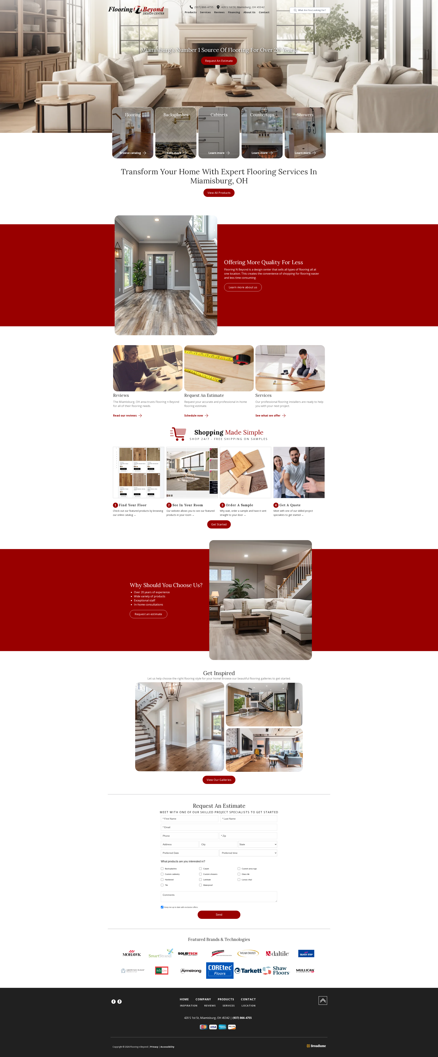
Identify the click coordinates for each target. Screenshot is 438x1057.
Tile (166, 885)
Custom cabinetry (172, 874)
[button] (190, 12)
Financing (234, 12)
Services (205, 12)
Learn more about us (243, 287)
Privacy (154, 1046)
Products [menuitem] (226, 999)
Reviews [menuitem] (210, 1005)
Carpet (206, 869)
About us (249, 12)
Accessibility (167, 1046)
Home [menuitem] (184, 999)
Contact (264, 12)
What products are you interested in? (183, 861)
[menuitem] (113, 1002)
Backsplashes (171, 869)
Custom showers (210, 874)
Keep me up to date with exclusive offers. (181, 907)
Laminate (207, 880)
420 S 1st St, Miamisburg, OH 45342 (243, 7)
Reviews (219, 12)
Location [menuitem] (249, 1005)
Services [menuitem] (229, 1005)
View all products (219, 193)
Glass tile (245, 874)
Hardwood (169, 880)
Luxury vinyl (247, 880)
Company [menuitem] (203, 999)
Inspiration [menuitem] (188, 1005)
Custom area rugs (249, 869)
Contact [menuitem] (248, 999)
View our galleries (219, 780)
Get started (219, 524)
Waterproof (207, 885)
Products (191, 12)
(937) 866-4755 (204, 7)
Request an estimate (219, 61)
